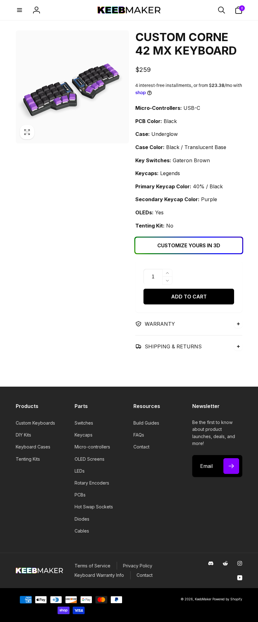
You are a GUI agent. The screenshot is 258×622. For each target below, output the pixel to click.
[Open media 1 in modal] (72, 86)
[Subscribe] (231, 466)
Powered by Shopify (227, 599)
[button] (19, 10)
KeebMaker (203, 599)
